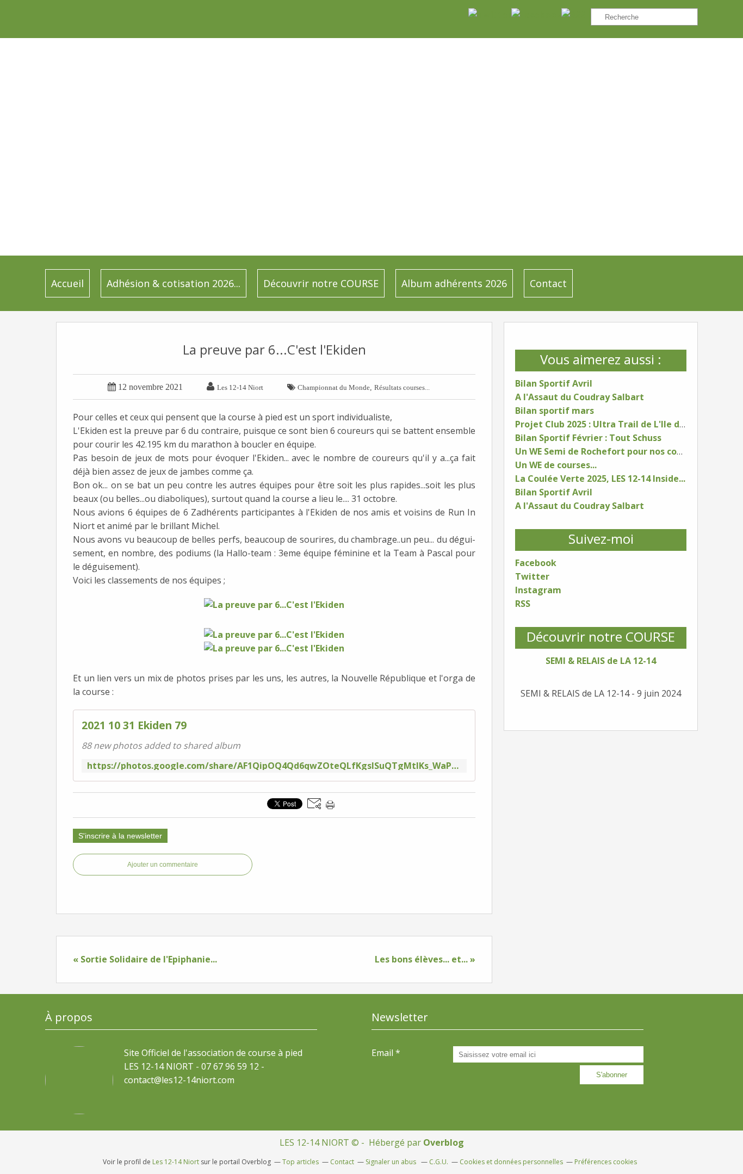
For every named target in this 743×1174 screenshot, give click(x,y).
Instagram (538, 590)
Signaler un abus (392, 1161)
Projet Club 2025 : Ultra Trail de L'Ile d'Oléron (613, 424)
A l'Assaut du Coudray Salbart (579, 397)
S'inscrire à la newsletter (120, 835)
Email (382, 1053)
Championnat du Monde (334, 387)
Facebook (535, 563)
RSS (522, 604)
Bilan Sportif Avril (553, 383)
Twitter (532, 576)
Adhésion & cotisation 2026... (173, 283)
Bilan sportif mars (554, 411)
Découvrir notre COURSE (321, 283)
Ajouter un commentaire (162, 864)
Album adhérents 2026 (454, 283)
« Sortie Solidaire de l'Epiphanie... (145, 959)
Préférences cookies (605, 1161)
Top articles (300, 1161)
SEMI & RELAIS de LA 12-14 (601, 661)
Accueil (67, 283)
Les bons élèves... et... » (425, 959)
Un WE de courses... (556, 465)
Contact (548, 283)
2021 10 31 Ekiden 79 (134, 725)
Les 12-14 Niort (175, 1161)
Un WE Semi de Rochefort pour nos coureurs (610, 451)
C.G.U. (438, 1161)
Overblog (443, 1142)
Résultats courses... (402, 387)
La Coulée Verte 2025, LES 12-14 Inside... (600, 478)
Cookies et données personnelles (511, 1161)
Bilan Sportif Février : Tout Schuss (588, 438)
